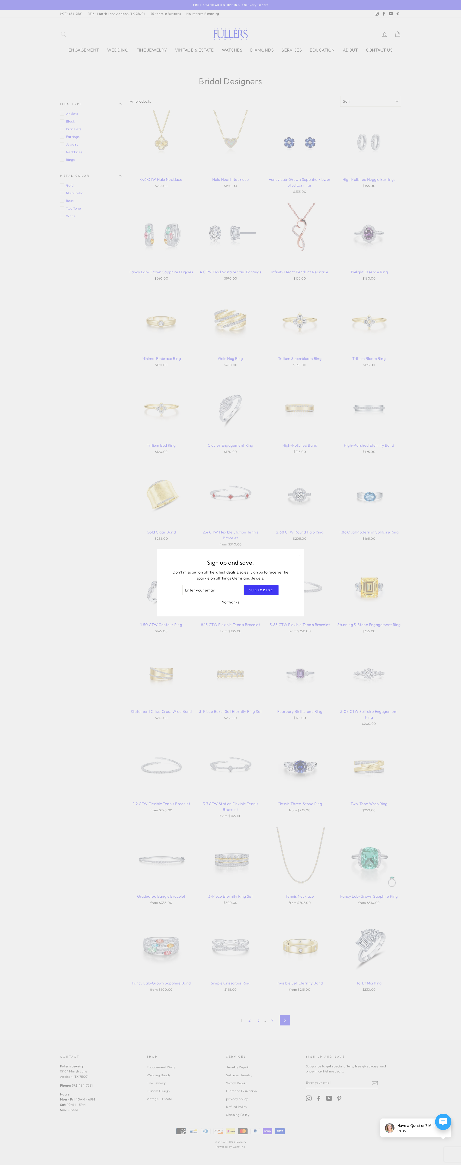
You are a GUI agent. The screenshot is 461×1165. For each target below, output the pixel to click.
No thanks (231, 602)
